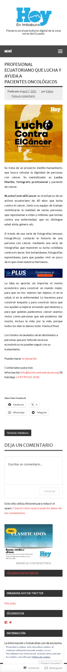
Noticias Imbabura (17, 432)
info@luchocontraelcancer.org (40, 372)
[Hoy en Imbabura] (33, 25)
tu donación (29, 358)
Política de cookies (41, 657)
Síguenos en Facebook (22, 573)
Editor (50, 91)
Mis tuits (10, 603)
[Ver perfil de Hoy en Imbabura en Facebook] (5, 622)
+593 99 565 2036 (27, 377)
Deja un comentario (23, 96)
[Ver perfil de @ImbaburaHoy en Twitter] (10, 622)
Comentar (49, 491)
